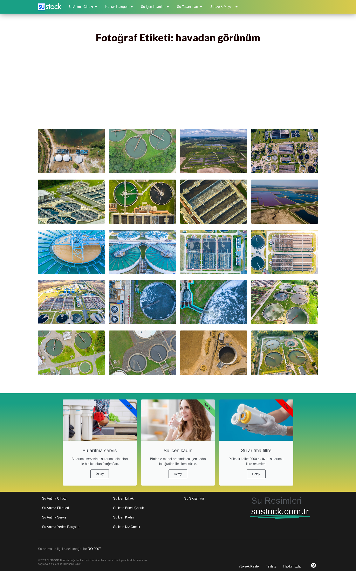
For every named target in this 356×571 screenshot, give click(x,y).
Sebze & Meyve (221, 6)
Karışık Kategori (117, 6)
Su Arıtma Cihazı (80, 6)
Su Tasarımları (187, 6)
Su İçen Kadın (123, 517)
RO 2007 (94, 549)
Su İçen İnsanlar (153, 6)
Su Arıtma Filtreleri (55, 508)
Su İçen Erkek (123, 498)
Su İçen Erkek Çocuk (128, 508)
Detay (100, 474)
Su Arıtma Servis (54, 517)
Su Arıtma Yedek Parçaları (61, 527)
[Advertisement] (178, 90)
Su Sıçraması (194, 498)
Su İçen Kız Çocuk (126, 527)
